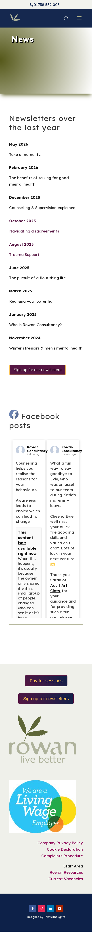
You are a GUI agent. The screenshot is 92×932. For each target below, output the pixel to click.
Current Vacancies (65, 878)
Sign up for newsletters (46, 698)
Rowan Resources (66, 872)
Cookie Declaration (65, 849)
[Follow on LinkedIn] (50, 908)
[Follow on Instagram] (41, 908)
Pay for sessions (46, 680)
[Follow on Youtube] (59, 908)
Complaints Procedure (62, 855)
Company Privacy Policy (60, 842)
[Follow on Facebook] (32, 908)
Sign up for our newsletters (37, 370)
